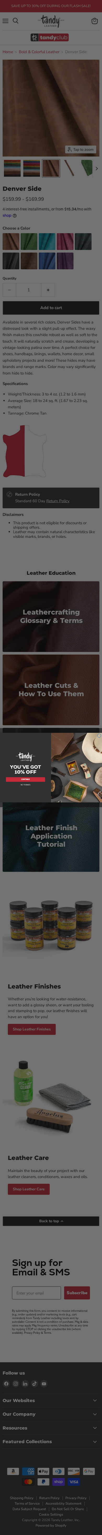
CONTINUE (25, 779)
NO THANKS (25, 785)
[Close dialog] (99, 736)
